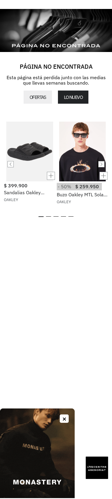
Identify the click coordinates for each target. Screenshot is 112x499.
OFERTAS (38, 97)
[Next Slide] (101, 164)
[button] (29, 176)
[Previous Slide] (10, 164)
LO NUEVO (73, 97)
